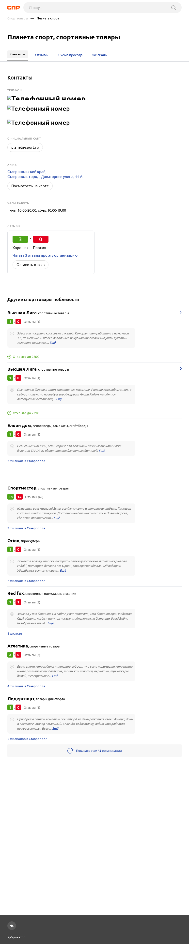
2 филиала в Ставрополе (26, 461)
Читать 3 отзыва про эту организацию (45, 255)
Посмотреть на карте (30, 186)
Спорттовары (17, 18)
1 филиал (14, 633)
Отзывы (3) (32, 655)
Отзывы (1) (32, 322)
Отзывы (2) (32, 602)
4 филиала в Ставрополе (26, 686)
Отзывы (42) (34, 497)
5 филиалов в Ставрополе (27, 739)
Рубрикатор (16, 937)
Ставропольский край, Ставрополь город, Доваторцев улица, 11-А (44, 174)
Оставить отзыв (30, 265)
